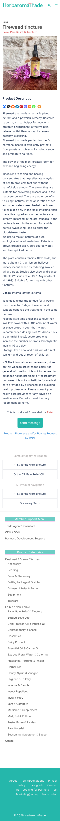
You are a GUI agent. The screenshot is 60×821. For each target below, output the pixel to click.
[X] (8, 106)
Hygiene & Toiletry (19, 679)
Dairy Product (16, 642)
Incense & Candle (18, 685)
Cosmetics (14, 636)
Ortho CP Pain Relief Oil (29, 474)
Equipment (14, 594)
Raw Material (16, 728)
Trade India (49, 794)
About (13, 780)
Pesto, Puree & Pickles (22, 722)
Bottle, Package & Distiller (24, 582)
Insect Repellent (18, 691)
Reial (5, 22)
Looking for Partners (36, 789)
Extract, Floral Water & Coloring (28, 654)
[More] (39, 106)
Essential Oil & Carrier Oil (23, 648)
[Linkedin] (17, 106)
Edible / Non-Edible (17, 607)
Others (9, 740)
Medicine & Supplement (22, 710)
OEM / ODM (12, 532)
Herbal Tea (14, 667)
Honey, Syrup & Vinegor (23, 673)
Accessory (14, 563)
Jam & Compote (18, 703)
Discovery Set (29, 503)
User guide (37, 785)
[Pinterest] (21, 106)
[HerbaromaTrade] (22, 5)
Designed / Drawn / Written (22, 559)
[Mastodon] (25, 106)
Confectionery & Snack (22, 629)
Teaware (13, 600)
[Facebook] (4, 106)
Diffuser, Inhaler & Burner (23, 588)
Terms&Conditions (32, 780)
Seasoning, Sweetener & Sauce (27, 734)
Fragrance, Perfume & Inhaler (26, 660)
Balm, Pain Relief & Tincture (19, 32)
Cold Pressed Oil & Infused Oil (26, 623)
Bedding (13, 570)
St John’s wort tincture (31, 464)
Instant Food (15, 697)
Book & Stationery (19, 576)
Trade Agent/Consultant (20, 526)
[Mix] (29, 106)
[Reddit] (13, 106)
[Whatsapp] (34, 106)
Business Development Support (25, 538)
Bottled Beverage (19, 617)
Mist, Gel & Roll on (19, 716)
